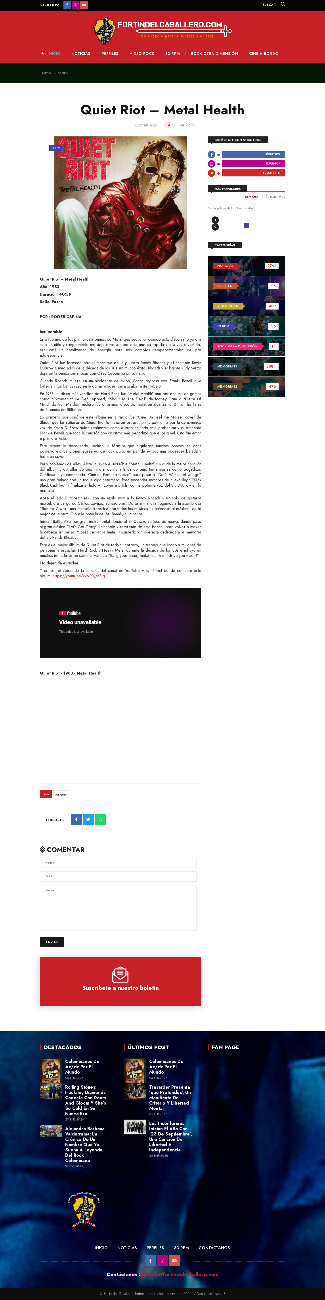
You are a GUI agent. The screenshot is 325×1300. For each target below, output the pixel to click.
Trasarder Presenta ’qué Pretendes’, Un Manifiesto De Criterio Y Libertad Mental (170, 1098)
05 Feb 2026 (74, 1078)
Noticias (80, 53)
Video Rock (142, 53)
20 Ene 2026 (74, 1119)
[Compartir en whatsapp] (100, 819)
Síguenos (272, 154)
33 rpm (172, 53)
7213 (189, 125)
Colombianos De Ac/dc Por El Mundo (82, 1066)
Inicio (54, 53)
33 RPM (181, 1248)
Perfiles (110, 53)
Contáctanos (214, 1248)
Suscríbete (271, 173)
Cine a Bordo (263, 53)
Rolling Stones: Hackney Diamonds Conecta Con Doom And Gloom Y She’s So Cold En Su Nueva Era (85, 1100)
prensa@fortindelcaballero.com (180, 1274)
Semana (251, 197)
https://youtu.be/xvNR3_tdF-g (79, 576)
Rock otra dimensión (214, 53)
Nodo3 (220, 1293)
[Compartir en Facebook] (76, 819)
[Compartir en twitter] (88, 819)
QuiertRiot (61, 794)
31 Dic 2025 (74, 1166)
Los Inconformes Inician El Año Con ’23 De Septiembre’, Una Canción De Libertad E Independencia (170, 1136)
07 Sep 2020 (148, 125)
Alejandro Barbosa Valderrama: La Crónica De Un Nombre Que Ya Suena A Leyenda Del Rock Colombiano (85, 1145)
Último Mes (275, 197)
